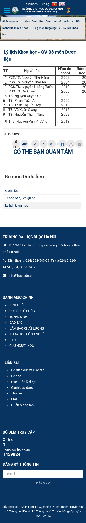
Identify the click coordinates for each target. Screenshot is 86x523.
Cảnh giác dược (22, 387)
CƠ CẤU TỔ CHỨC (22, 311)
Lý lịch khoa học (16, 205)
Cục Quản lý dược (23, 382)
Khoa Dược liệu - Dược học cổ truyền (47, 21)
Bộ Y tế (16, 376)
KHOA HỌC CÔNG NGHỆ (26, 334)
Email (15, 399)
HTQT (13, 340)
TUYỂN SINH (18, 317)
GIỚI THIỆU (17, 305)
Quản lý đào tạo (22, 405)
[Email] (79, 144)
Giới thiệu (11, 191)
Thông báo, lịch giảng (20, 198)
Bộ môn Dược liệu (46, 28)
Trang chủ (11, 21)
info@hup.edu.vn (20, 275)
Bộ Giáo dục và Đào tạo (27, 370)
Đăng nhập (31, 4)
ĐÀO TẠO (16, 322)
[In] (71, 144)
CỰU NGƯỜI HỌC (21, 345)
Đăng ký (43, 483)
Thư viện (17, 393)
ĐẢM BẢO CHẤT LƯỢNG (26, 328)
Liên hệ (44, 4)
